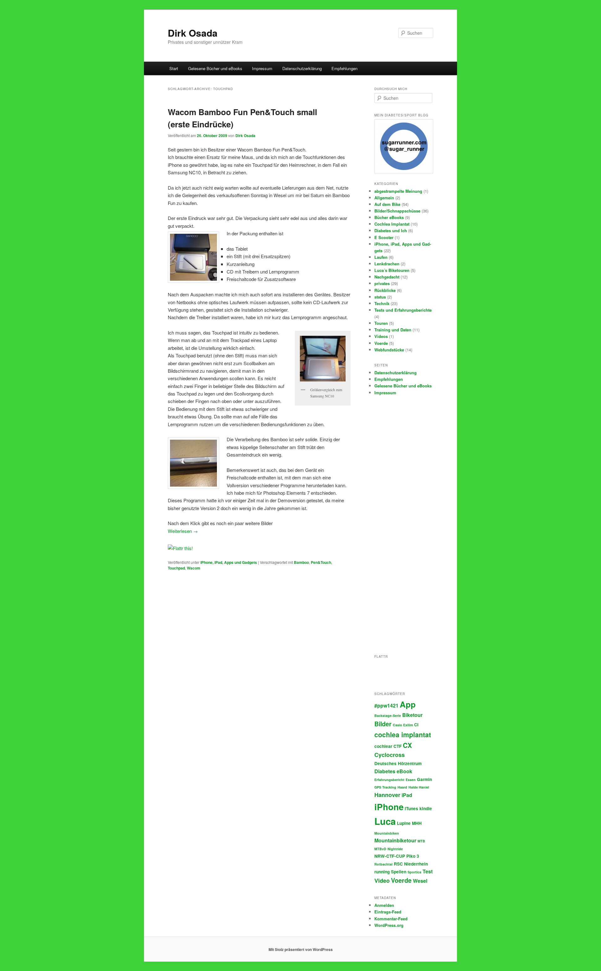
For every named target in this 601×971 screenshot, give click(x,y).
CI (416, 725)
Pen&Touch (321, 562)
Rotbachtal (383, 864)
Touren (381, 323)
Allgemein (384, 198)
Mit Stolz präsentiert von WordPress (301, 949)
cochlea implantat (402, 734)
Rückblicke (385, 290)
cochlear (383, 746)
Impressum (262, 68)
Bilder (383, 723)
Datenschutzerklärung (302, 68)
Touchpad (176, 568)
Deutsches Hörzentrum (398, 763)
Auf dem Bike (387, 204)
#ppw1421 (386, 705)
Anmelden (384, 905)
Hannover (387, 795)
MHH (417, 823)
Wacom (193, 568)
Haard (402, 787)
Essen (411, 779)
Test (428, 871)
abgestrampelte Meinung (398, 191)
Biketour (412, 714)
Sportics (414, 872)
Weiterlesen (183, 531)
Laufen (381, 257)
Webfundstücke (389, 350)
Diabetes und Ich (390, 230)
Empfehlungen (344, 68)
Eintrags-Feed (387, 912)
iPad (407, 795)
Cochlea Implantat (391, 224)
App (408, 704)
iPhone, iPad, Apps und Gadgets (228, 562)
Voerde (381, 343)
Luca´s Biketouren (391, 270)
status (380, 297)
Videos (381, 336)
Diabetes (384, 771)
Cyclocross (389, 755)
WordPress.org (388, 925)
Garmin (424, 779)
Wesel (420, 880)
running (382, 872)
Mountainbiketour (395, 840)
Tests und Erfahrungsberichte (403, 310)
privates (382, 283)
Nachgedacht (386, 277)
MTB (421, 841)
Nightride (395, 848)
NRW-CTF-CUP (389, 856)
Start (173, 68)
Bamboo (301, 562)
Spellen (398, 872)
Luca (385, 821)
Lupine (404, 823)
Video (382, 880)
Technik (381, 303)
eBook (404, 771)
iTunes (411, 808)
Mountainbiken (386, 833)
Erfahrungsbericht (389, 779)
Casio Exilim (403, 725)
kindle (425, 808)
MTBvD (380, 848)
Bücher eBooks (389, 217)
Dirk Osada (193, 32)
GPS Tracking (385, 787)
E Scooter (383, 237)
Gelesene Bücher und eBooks (215, 68)
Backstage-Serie (387, 715)
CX (407, 745)
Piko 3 (412, 856)
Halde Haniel (418, 787)
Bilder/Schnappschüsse (397, 211)
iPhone (388, 806)
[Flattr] (180, 548)
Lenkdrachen (386, 264)
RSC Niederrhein (411, 864)
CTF (397, 746)
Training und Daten (392, 330)
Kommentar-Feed (391, 919)
